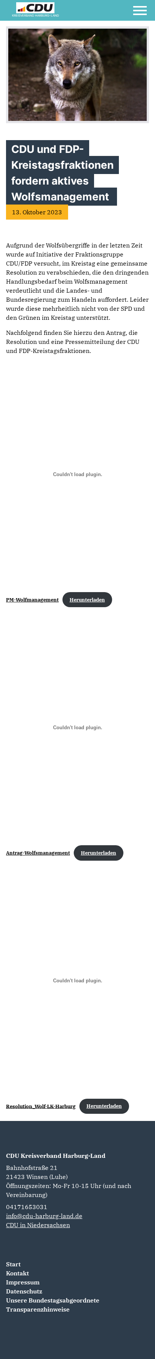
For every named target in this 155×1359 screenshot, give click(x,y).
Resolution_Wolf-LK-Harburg (41, 1106)
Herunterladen (87, 600)
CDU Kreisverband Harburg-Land (55, 1155)
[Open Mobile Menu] (140, 11)
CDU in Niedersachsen (38, 1225)
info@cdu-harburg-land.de (44, 1216)
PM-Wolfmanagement (32, 600)
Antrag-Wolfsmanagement (38, 853)
